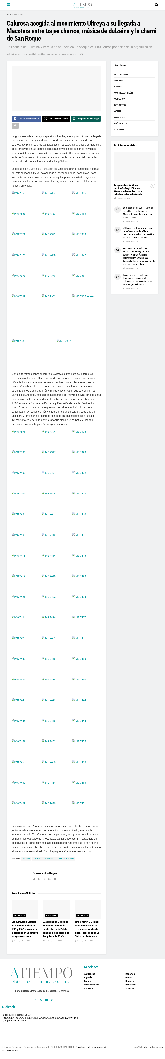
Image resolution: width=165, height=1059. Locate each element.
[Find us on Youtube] (46, 1000)
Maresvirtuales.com (153, 1047)
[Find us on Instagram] (35, 1000)
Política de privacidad (96, 1047)
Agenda (118, 80)
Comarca (55, 54)
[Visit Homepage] (82, 5)
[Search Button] (156, 5)
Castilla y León (43, 54)
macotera (49, 859)
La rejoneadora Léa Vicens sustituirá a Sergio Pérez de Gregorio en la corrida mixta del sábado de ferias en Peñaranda (128, 190)
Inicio (9, 15)
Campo (118, 86)
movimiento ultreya (65, 859)
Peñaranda (120, 123)
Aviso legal (81, 1047)
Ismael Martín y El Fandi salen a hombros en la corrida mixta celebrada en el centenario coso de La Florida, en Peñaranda (88, 929)
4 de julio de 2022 (15, 54)
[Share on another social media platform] (15, 126)
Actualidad (19, 15)
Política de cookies (10, 1051)
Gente (73, 54)
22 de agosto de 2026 (53, 941)
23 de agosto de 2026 (22, 941)
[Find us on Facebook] (30, 1000)
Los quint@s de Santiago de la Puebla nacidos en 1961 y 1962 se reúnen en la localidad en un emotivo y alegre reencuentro (25, 929)
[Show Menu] (8, 5)
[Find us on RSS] (52, 1000)
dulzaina (37, 859)
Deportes (65, 54)
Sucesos (119, 129)
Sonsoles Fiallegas (45, 873)
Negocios (120, 117)
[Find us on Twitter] (40, 1000)
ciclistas (26, 859)
